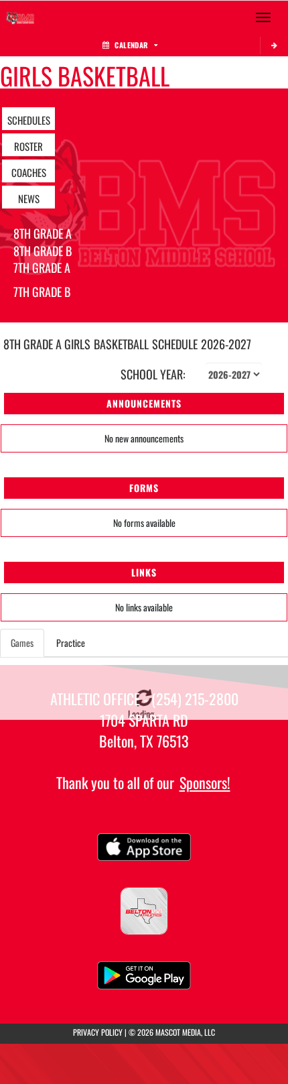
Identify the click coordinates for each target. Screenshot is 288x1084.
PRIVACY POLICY (98, 1032)
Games (22, 643)
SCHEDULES (28, 120)
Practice (70, 643)
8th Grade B (42, 250)
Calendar (131, 45)
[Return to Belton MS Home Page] (20, 17)
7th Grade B (41, 291)
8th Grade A (42, 233)
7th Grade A (41, 267)
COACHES (28, 172)
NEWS (29, 198)
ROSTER (28, 146)
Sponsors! (204, 782)
